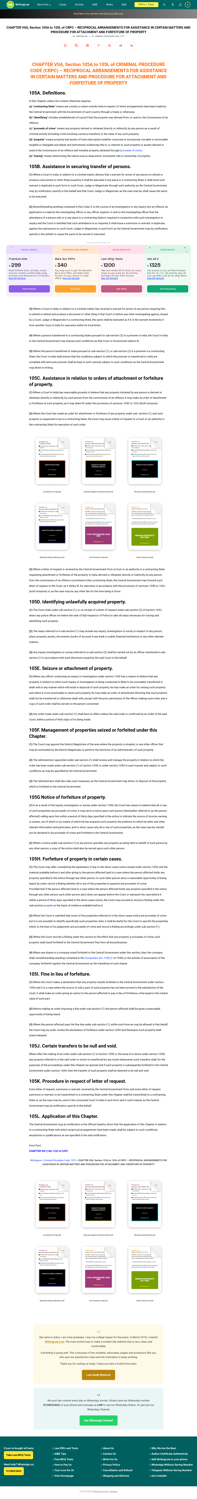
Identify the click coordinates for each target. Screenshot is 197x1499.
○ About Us (107, 1448)
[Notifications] (180, 4)
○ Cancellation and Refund (116, 1470)
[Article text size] (121, 45)
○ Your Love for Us (63, 1470)
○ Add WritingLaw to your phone (168, 1459)
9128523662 (14, 1471)
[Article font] (132, 45)
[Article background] (110, 45)
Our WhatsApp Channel (98, 1420)
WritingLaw (36, 1160)
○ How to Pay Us (62, 1464)
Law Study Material (98, 1374)
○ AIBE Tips (59, 1453)
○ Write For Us (109, 1459)
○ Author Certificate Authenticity (168, 1453)
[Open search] (163, 4)
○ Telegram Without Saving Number (170, 1470)
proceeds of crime (131, 150)
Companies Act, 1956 (97, 957)
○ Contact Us (108, 1453)
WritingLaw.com (54, 1341)
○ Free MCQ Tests (62, 1459)
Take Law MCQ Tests (18, 1455)
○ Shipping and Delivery (115, 1475)
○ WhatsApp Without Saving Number (171, 1464)
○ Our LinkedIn (158, 1475)
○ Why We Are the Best (162, 1448)
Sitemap (113, 1491)
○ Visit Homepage (63, 1475)
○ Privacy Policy (110, 1464)
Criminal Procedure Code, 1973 (109, 36)
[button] (172, 4)
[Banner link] (98, 13)
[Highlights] (98, 45)
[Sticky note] (87, 45)
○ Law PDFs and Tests (65, 1448)
